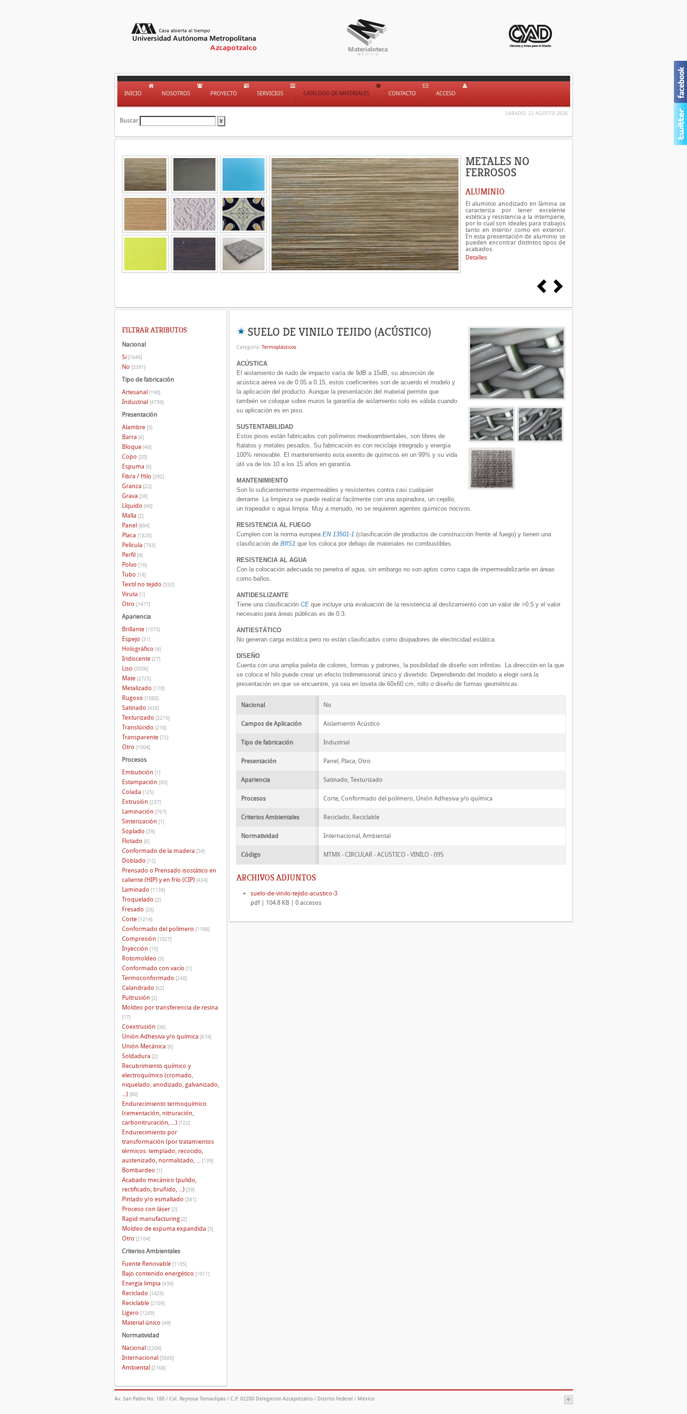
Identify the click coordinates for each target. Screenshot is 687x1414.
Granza (136, 486)
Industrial (143, 401)
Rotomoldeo (143, 958)
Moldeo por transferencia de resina (170, 1012)
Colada (138, 791)
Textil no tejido (148, 584)
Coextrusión (143, 1026)
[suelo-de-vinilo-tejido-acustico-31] (516, 362)
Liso (135, 668)
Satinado (140, 707)
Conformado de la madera (163, 850)
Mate (136, 678)
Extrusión (141, 801)
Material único (146, 1322)
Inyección (140, 948)
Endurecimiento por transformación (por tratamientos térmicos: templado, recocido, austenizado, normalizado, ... (168, 1146)
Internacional (148, 1357)
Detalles (476, 257)
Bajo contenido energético (165, 1273)
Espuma (136, 466)
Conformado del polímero (165, 928)
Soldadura (139, 1056)
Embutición (141, 772)
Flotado (136, 840)
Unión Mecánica (147, 1046)
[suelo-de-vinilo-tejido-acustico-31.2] (491, 468)
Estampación (144, 782)
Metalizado (143, 688)
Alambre (137, 427)
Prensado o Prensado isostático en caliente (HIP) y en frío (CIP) (169, 875)
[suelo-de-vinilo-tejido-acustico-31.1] (540, 423)
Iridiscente (141, 658)
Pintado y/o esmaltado (159, 1199)
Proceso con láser (149, 1208)
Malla (132, 515)
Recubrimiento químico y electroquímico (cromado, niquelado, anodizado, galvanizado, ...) (170, 1079)
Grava (135, 495)
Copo (134, 456)
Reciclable (143, 1302)
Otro (136, 603)
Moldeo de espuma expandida (167, 1228)
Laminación (144, 811)
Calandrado (143, 987)
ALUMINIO (485, 192)
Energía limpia (147, 1283)
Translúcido (144, 727)
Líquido (137, 505)
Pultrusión (139, 997)
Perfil (132, 554)
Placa (136, 535)
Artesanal (141, 392)
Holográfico (141, 648)
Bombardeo (142, 1170)
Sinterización (143, 821)
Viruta (133, 594)
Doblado (139, 860)
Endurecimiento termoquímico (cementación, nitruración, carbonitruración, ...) (164, 1113)
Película (138, 544)
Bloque (136, 446)
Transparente (145, 737)
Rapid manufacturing (154, 1218)
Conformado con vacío (157, 968)
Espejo (136, 638)
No (133, 366)
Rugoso (140, 697)
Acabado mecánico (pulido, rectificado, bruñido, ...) (159, 1184)
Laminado (143, 889)
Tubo (134, 574)
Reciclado (143, 1293)
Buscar (129, 120)
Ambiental (143, 1367)
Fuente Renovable (154, 1263)
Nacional (141, 1347)
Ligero (138, 1312)
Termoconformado (154, 977)
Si (132, 357)
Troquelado (141, 899)
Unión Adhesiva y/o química (166, 1036)
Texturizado (146, 717)
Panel (136, 525)
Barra (133, 436)
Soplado (138, 831)
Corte (137, 919)
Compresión (147, 938)
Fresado (138, 909)
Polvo (134, 564)
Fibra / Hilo (143, 476)
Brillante (141, 629)
